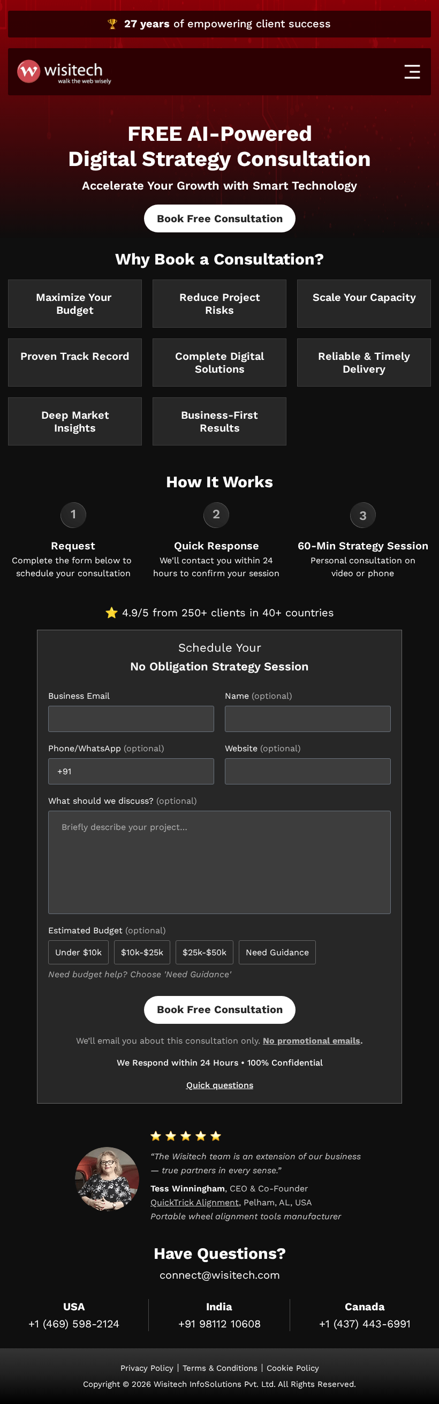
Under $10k (78, 952)
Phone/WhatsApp (86, 748)
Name (238, 696)
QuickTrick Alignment (194, 1202)
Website (242, 748)
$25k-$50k (204, 952)
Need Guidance (277, 952)
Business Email (78, 696)
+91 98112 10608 (219, 1323)
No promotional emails (311, 1041)
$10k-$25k (142, 952)
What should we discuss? (102, 801)
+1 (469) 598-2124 (73, 1323)
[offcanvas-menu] (412, 72)
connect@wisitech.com (220, 1275)
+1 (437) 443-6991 (365, 1323)
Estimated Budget (86, 930)
